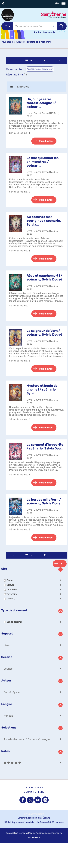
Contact (10, 833)
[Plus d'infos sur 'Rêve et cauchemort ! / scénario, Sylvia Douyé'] (15, 282)
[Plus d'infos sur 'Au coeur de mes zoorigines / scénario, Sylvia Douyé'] (15, 223)
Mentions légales (27, 833)
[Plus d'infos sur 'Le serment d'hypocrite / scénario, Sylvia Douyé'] (15, 451)
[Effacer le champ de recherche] (53, 26)
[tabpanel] (34, 413)
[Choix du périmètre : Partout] (7, 26)
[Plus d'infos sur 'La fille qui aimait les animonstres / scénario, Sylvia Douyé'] (15, 164)
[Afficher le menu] (63, 3)
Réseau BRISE (47, 822)
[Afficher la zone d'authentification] (57, 4)
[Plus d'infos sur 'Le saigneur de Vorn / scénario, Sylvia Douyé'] (15, 337)
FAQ (16, 833)
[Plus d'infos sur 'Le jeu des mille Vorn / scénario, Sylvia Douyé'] (15, 506)
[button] (3, 3)
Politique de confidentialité (49, 833)
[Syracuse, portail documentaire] (7, 15)
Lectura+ (59, 822)
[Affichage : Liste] (29, 60)
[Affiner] (44, 60)
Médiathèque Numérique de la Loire (22, 822)
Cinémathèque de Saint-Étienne (34, 817)
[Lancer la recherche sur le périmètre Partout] (62, 26)
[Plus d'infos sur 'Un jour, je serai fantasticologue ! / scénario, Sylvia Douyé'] (15, 106)
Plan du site (34, 837)
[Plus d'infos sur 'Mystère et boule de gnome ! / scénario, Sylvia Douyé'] (15, 392)
